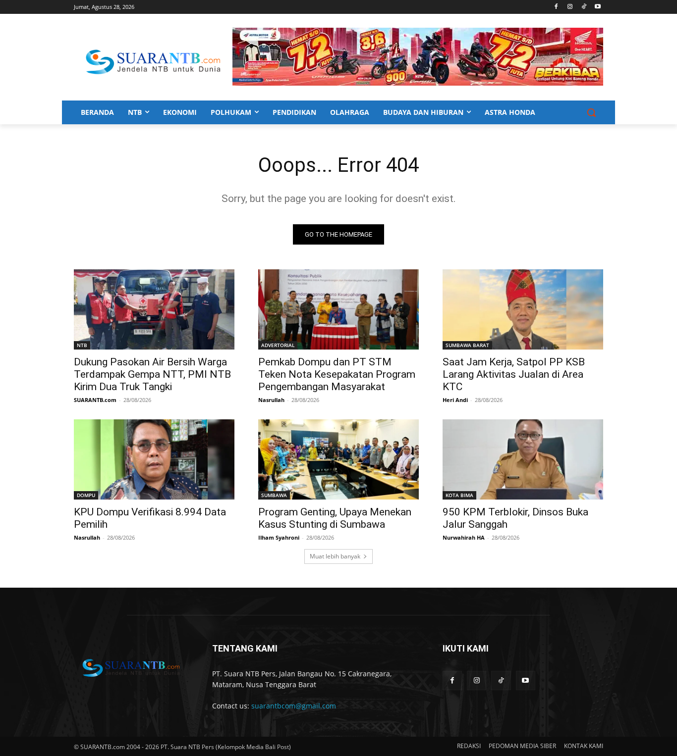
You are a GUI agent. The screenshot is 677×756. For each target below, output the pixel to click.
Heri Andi (455, 399)
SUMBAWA (274, 495)
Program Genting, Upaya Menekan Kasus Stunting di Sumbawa (334, 518)
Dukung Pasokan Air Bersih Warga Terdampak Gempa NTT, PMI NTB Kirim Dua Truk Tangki (152, 374)
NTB (82, 345)
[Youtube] (597, 7)
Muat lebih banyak (335, 556)
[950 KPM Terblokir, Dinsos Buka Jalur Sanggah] (523, 459)
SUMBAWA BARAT (467, 345)
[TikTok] (583, 7)
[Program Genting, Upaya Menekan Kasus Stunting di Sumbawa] (338, 459)
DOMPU (86, 495)
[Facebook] (556, 7)
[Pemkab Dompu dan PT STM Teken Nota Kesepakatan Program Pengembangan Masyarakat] (338, 309)
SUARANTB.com (95, 399)
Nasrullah (271, 399)
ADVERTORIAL (277, 345)
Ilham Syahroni (278, 537)
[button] (591, 112)
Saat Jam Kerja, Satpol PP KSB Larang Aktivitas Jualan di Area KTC (514, 374)
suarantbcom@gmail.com (293, 705)
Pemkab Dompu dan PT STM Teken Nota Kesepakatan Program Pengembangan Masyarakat (336, 374)
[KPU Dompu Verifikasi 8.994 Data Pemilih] (154, 459)
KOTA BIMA (459, 495)
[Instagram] (570, 7)
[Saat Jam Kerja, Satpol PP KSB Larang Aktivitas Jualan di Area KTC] (523, 309)
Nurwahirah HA (464, 537)
